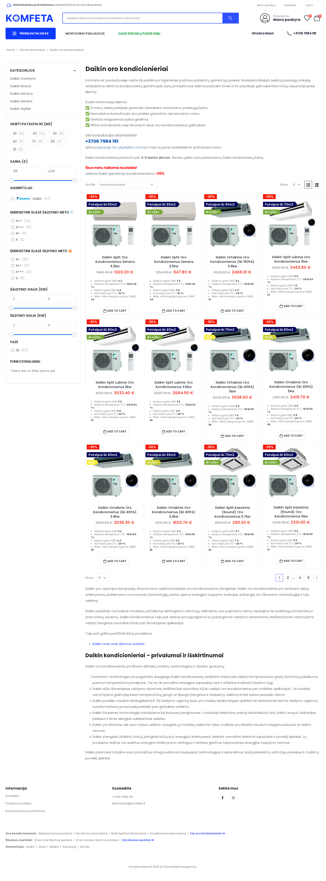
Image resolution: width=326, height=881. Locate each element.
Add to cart (116, 311)
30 (15, 133)
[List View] (316, 184)
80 (53, 141)
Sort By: (90, 184)
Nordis (84, 847)
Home (11, 50)
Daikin (30, 847)
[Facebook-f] (222, 798)
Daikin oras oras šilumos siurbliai (118, 643)
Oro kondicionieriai (32, 50)
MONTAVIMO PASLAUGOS (85, 33)
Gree (42, 847)
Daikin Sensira (21, 101)
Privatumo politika (18, 803)
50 (55, 133)
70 (34, 141)
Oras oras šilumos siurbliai (53, 840)
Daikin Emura (20, 86)
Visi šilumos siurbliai (136, 840)
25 (14, 149)
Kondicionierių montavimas (25, 811)
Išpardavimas (263, 33)
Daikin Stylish (20, 109)
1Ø (17, 350)
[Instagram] (233, 798)
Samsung (69, 847)
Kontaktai (12, 796)
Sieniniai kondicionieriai (55, 833)
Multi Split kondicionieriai (128, 833)
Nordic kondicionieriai (92, 833)
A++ (19, 221)
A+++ (20, 227)
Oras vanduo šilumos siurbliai (97, 840)
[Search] (230, 18)
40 (35, 133)
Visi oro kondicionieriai (205, 833)
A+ (18, 233)
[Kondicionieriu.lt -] (30, 18)
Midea (54, 847)
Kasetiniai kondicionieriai (168, 833)
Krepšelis (290, 5)
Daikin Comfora (22, 78)
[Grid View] (308, 184)
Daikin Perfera (21, 93)
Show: (284, 184)
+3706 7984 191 (101, 141)
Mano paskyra (266, 5)
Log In (309, 5)
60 (15, 141)
